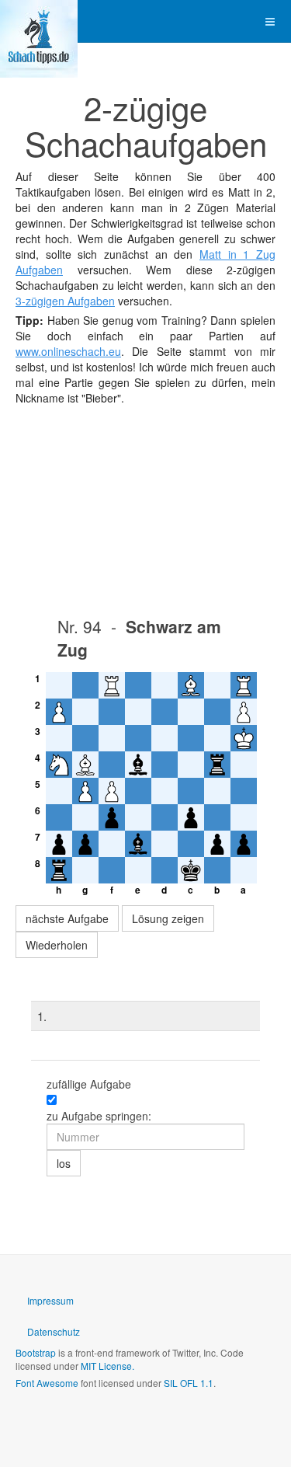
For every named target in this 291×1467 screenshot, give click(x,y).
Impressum (50, 1300)
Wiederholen (57, 945)
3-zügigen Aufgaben (65, 300)
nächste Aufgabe (67, 918)
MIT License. (107, 1365)
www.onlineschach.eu (68, 351)
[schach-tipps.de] (39, 21)
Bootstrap (36, 1352)
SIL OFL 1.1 (188, 1382)
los (64, 1163)
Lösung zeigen (168, 918)
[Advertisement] (145, 506)
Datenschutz (53, 1331)
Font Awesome (47, 1382)
